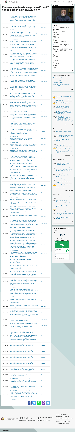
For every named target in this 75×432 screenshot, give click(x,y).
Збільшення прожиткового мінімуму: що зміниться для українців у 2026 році (63, 107)
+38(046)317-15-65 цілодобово (28, 419)
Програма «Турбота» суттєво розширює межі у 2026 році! (66, 29)
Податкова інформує (58, 80)
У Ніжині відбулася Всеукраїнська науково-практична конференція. (64, 197)
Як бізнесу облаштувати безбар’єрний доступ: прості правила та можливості (63, 163)
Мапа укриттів (63, 40)
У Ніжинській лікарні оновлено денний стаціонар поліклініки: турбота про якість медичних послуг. (63, 180)
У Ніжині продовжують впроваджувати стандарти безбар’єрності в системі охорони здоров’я (64, 174)
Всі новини (69, 71)
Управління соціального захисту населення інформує (61, 85)
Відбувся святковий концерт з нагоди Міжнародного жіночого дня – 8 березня (63, 144)
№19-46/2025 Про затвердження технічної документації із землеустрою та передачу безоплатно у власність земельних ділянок (23, 301)
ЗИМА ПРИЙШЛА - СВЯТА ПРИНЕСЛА (62, 140)
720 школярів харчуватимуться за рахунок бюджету (64, 214)
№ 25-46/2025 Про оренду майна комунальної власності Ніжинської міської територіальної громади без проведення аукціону (23, 171)
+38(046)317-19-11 (24, 417)
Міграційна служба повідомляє (60, 77)
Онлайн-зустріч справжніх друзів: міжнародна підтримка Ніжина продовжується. (64, 112)
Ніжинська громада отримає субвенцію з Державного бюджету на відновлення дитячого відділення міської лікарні (66, 47)
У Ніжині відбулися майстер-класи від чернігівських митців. (64, 136)
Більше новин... (68, 125)
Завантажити (44, 19)
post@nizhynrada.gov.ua (30, 420)
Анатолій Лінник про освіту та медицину (63, 218)
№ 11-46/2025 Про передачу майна (18, 111)
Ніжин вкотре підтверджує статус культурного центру (64, 132)
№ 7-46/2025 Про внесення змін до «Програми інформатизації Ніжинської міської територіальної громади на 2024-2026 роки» (24, 261)
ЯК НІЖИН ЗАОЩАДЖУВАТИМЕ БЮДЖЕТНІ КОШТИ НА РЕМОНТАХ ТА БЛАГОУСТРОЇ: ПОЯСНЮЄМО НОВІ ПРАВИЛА (64, 98)
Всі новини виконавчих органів (65, 89)
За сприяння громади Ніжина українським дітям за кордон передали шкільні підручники (63, 210)
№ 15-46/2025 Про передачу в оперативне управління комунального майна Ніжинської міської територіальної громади (23, 82)
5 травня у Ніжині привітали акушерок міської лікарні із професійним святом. (63, 186)
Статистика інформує (58, 82)
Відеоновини (69, 5)
